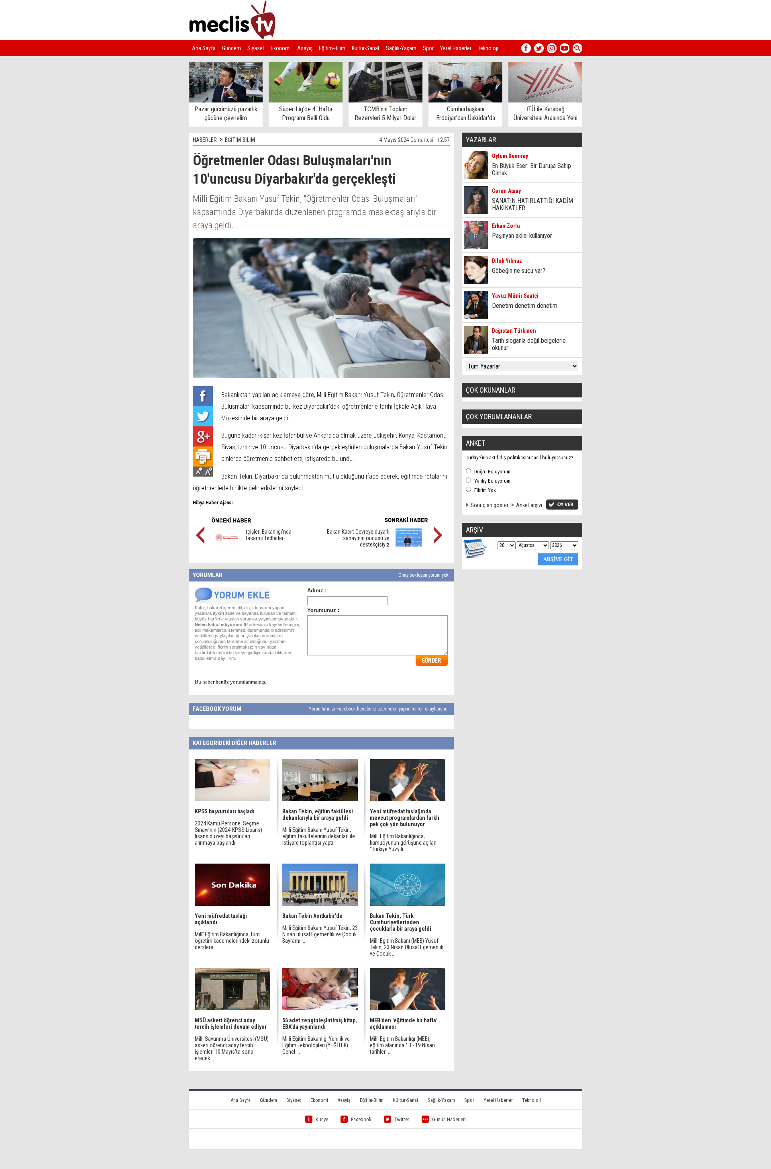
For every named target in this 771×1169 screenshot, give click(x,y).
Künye (322, 1119)
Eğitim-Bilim (332, 48)
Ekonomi (281, 48)
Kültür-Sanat (365, 48)
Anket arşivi (529, 505)
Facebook (361, 1119)
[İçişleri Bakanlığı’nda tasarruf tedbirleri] (227, 544)
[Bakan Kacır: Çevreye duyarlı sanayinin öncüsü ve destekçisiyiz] (409, 544)
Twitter (401, 1119)
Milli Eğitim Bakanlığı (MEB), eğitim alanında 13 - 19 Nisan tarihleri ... (402, 1045)
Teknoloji (488, 48)
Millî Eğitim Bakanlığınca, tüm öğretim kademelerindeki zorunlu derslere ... (232, 940)
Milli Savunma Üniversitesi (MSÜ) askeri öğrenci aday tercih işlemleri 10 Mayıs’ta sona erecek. (232, 1048)
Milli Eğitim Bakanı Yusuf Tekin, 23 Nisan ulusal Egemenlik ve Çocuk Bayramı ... (320, 934)
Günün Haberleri (449, 1119)
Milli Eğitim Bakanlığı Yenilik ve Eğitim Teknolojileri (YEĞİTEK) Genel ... (316, 1045)
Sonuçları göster (489, 505)
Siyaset (255, 48)
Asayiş (304, 48)
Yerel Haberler (455, 48)
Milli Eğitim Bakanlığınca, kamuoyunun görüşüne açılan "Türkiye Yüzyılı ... (403, 842)
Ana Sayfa (204, 48)
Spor (428, 48)
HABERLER (205, 140)
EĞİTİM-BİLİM (240, 140)
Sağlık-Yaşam (401, 48)
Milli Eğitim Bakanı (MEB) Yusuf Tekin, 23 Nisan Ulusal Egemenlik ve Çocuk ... (406, 947)
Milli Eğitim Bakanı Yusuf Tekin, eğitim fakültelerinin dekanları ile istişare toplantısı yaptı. (318, 836)
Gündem (231, 48)
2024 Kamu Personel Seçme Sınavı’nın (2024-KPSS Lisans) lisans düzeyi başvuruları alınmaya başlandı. (228, 833)
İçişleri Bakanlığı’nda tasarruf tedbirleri (269, 534)
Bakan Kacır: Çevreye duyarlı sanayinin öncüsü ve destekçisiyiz (358, 538)
